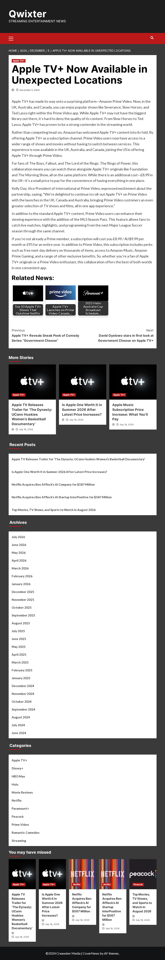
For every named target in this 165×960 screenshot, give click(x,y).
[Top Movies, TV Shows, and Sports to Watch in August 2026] (143, 874)
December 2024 (23, 686)
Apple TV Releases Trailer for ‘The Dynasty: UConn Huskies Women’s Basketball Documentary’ (32, 414)
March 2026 (20, 568)
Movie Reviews (22, 792)
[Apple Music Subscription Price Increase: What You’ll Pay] (133, 382)
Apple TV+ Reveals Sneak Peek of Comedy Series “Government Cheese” (45, 335)
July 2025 (18, 631)
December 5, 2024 (29, 89)
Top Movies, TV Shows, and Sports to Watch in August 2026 (54, 510)
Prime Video (20, 824)
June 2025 (19, 639)
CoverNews (91, 953)
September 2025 (23, 615)
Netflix (17, 800)
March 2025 (20, 662)
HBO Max (18, 776)
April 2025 (19, 654)
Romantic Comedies (25, 832)
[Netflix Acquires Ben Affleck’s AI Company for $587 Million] (82, 874)
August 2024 (21, 717)
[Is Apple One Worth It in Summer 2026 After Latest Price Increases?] (82, 382)
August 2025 (21, 623)
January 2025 (21, 678)
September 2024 (23, 709)
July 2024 (18, 725)
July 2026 (18, 537)
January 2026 (21, 584)
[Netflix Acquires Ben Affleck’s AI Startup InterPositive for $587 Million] (112, 874)
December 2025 (23, 592)
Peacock (18, 816)
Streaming (19, 840)
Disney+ (17, 768)
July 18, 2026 (26, 429)
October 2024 (22, 701)
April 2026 (19, 560)
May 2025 (19, 646)
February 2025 (22, 670)
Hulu (15, 784)
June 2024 (19, 733)
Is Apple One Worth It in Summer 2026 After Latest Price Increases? (82, 409)
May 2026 (19, 552)
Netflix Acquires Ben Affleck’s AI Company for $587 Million (53, 484)
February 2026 (22, 576)
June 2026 (19, 545)
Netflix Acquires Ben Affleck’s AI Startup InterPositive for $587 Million (62, 497)
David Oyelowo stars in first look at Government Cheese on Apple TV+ (126, 335)
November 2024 (23, 693)
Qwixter (27, 14)
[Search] (152, 37)
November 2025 (23, 599)
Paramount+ (20, 808)
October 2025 (22, 607)
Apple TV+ (18, 60)
